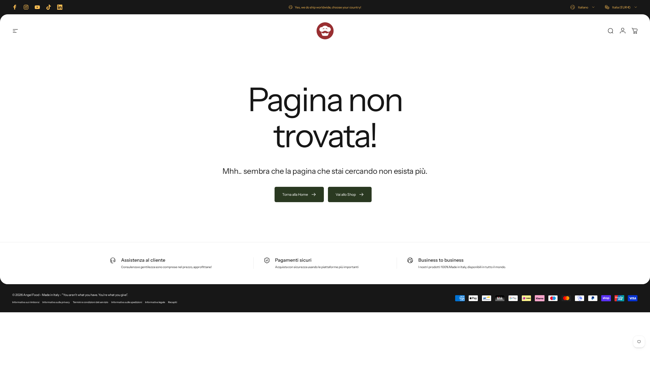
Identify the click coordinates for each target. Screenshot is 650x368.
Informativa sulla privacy (56, 302)
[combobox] (582, 7)
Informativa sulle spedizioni (126, 302)
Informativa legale (155, 302)
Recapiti (172, 302)
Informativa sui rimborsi (25, 302)
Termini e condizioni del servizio (90, 302)
